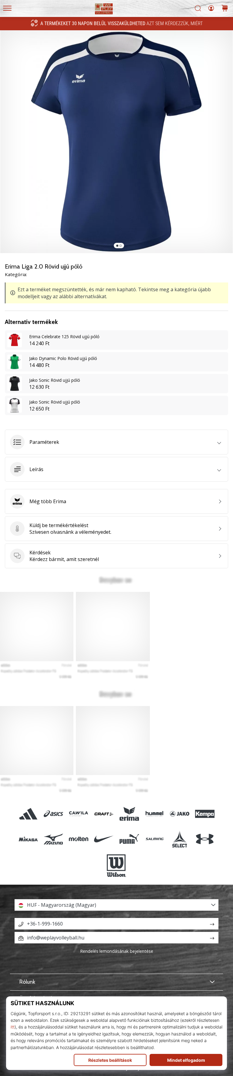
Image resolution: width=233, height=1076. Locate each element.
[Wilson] (116, 866)
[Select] (179, 838)
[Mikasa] (28, 838)
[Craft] (103, 813)
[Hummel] (154, 813)
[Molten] (78, 838)
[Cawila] (78, 813)
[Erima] (129, 813)
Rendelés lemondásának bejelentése (116, 951)
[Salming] (154, 838)
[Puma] (129, 838)
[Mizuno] (53, 838)
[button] (116, 442)
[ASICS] (53, 813)
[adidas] (28, 813)
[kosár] (225, 9)
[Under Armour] (205, 838)
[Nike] (103, 838)
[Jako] (179, 813)
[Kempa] (205, 813)
